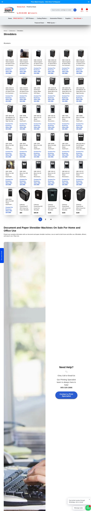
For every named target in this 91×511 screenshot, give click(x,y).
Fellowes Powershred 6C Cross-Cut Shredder (38, 201)
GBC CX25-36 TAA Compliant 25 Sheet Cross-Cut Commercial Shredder (38, 62)
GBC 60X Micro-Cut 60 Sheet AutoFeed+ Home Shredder (80, 146)
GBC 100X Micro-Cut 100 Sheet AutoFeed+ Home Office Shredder (24, 174)
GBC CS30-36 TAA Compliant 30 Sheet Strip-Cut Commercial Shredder (66, 62)
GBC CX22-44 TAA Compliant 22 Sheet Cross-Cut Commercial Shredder (80, 62)
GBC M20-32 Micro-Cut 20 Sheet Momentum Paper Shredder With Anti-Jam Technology (38, 118)
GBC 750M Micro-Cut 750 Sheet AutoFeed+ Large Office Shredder (24, 118)
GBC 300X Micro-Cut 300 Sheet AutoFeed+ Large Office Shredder (24, 146)
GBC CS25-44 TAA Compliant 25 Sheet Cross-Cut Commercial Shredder (10, 90)
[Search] (75, 9)
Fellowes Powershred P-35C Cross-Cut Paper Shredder (24, 201)
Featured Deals (39, 23)
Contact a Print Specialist (66, 395)
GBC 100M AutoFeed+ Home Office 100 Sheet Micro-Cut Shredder (38, 90)
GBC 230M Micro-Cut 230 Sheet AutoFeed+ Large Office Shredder (10, 146)
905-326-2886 (23, 13)
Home (10, 18)
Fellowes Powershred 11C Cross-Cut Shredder (66, 201)
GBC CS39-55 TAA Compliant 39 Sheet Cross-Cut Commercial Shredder (24, 90)
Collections (12, 30)
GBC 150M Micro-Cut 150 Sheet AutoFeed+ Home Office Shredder (10, 174)
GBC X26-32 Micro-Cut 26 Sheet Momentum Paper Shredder (52, 118)
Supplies (68, 18)
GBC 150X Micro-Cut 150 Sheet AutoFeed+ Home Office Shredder (66, 146)
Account (82, 10)
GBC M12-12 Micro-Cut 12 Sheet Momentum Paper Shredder (66, 174)
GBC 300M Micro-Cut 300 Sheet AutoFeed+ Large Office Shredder (80, 118)
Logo (9, 10)
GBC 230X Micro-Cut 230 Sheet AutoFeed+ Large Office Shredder (38, 146)
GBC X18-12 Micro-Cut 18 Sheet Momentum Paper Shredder (52, 174)
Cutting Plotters (42, 18)
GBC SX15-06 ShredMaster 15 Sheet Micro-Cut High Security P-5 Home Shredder (80, 90)
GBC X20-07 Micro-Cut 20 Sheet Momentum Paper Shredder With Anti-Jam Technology (38, 174)
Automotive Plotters (56, 18)
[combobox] (63, 10)
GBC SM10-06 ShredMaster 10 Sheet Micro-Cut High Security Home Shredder (66, 90)
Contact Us (33, 13)
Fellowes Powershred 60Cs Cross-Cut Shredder (80, 201)
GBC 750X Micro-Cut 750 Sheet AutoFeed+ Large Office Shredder (66, 118)
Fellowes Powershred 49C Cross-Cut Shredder (52, 201)
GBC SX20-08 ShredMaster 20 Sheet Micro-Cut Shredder (52, 90)
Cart (87, 10)
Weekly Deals (21, 7)
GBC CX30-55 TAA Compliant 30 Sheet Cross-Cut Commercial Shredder (24, 62)
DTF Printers (30, 18)
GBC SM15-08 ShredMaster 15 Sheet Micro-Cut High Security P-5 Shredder (10, 118)
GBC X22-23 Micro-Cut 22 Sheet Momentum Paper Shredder (80, 174)
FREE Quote (51, 23)
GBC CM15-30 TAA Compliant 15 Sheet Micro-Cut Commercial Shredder (52, 62)
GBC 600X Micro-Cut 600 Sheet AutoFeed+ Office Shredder (10, 201)
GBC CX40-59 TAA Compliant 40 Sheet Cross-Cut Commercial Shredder (10, 62)
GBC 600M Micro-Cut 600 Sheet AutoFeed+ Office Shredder (52, 146)
